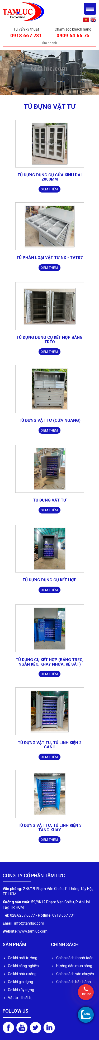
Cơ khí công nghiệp (23, 966)
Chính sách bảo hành (73, 982)
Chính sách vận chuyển (75, 974)
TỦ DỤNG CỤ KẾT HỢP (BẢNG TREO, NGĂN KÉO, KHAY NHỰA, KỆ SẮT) (49, 662)
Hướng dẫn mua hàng (74, 966)
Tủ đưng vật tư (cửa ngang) (50, 420)
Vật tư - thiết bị (20, 998)
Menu (90, 9)
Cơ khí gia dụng (20, 982)
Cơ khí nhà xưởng (22, 974)
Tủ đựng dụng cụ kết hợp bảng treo (49, 339)
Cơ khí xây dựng (21, 990)
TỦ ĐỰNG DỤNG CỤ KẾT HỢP (49, 580)
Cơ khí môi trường (22, 958)
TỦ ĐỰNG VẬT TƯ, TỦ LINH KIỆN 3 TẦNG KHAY (50, 827)
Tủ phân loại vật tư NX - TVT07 (49, 257)
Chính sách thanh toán (74, 958)
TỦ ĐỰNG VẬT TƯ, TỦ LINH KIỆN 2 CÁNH (50, 745)
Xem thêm (49, 189)
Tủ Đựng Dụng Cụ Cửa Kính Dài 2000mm (49, 177)
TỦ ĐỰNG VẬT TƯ (49, 500)
